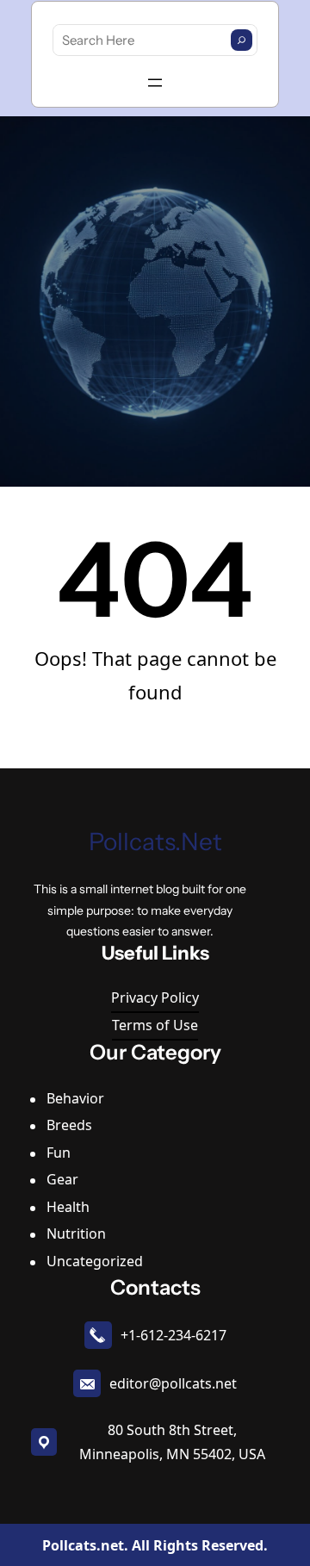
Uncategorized (94, 1261)
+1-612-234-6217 (173, 1335)
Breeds (69, 1124)
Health (68, 1206)
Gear (62, 1179)
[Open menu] (155, 83)
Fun (58, 1152)
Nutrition (76, 1233)
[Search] (241, 40)
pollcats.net (155, 841)
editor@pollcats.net (173, 1383)
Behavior (75, 1098)
